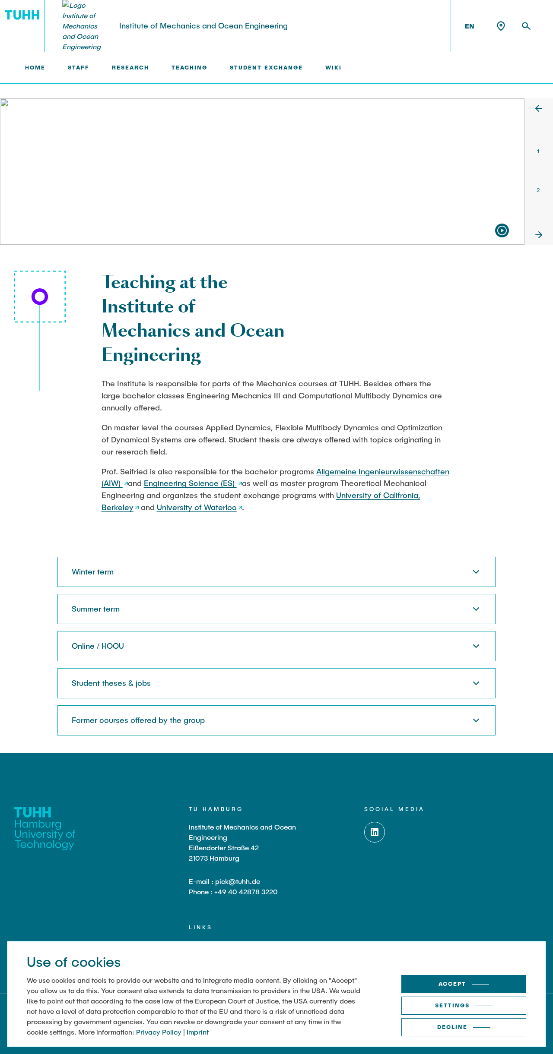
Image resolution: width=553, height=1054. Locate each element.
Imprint (198, 1032)
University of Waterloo (197, 507)
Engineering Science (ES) (190, 483)
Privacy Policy (158, 1032)
